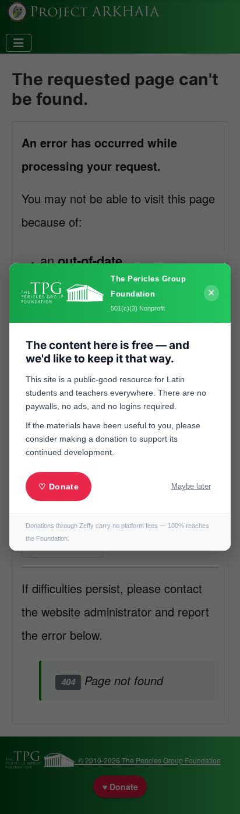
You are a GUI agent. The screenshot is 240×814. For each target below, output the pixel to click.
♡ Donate (58, 486)
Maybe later (191, 486)
